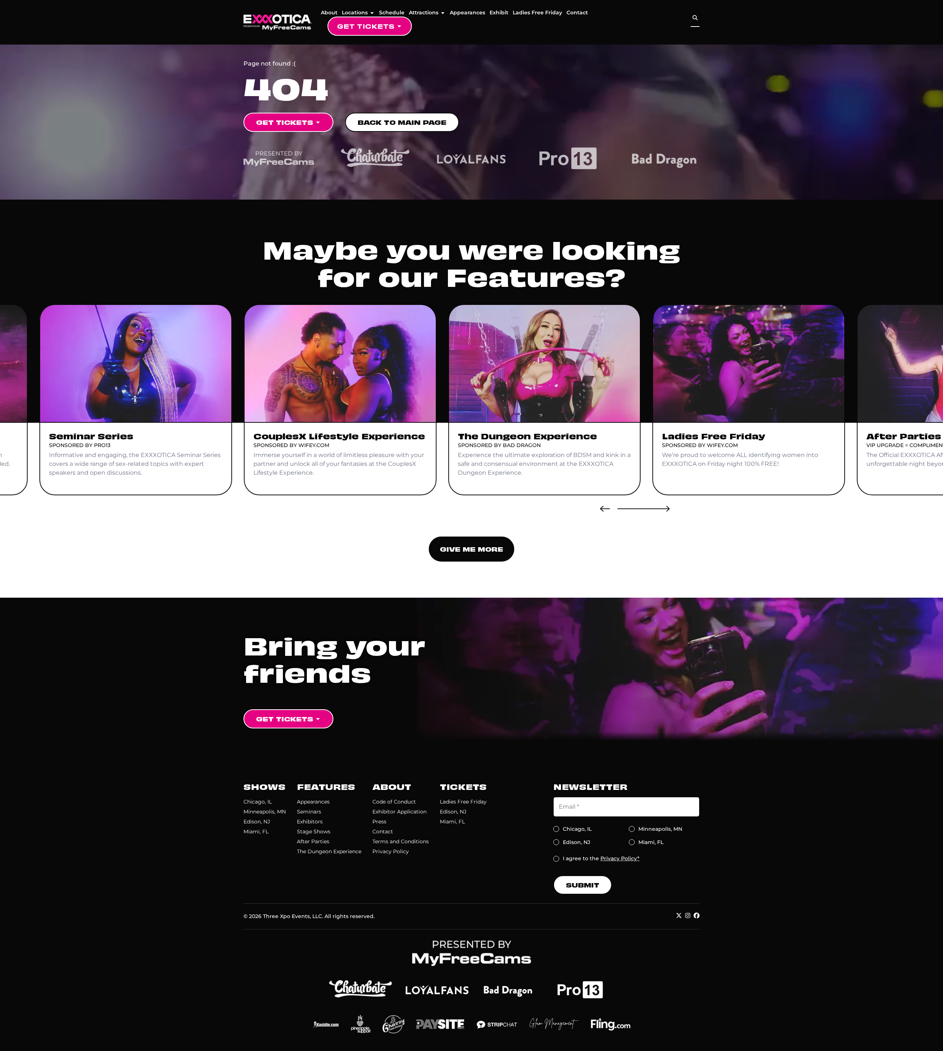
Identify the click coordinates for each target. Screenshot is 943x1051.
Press (379, 821)
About (329, 12)
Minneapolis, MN (264, 811)
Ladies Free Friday (537, 12)
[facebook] (697, 915)
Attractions (423, 12)
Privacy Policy (390, 851)
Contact (577, 12)
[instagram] (688, 915)
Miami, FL (256, 831)
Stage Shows (313, 831)
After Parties (313, 841)
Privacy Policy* (619, 858)
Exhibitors (310, 821)
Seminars (309, 811)
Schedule (391, 12)
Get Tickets (366, 26)
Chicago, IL (257, 801)
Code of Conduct (394, 801)
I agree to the (601, 858)
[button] (605, 509)
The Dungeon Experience (329, 851)
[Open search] (695, 18)
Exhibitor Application (399, 811)
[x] (679, 915)
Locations (355, 12)
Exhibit (499, 12)
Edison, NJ (256, 821)
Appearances (467, 12)
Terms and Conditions (400, 841)
